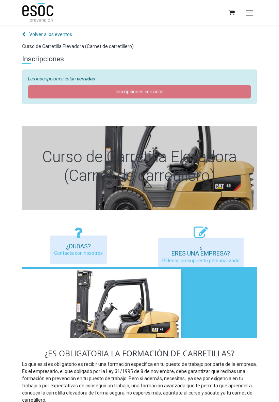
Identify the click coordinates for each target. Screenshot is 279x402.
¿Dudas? (78, 246)
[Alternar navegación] (249, 13)
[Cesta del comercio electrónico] (231, 12)
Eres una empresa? (200, 253)
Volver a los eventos (50, 34)
